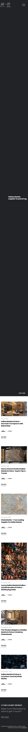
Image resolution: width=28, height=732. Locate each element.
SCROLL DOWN (22, 729)
